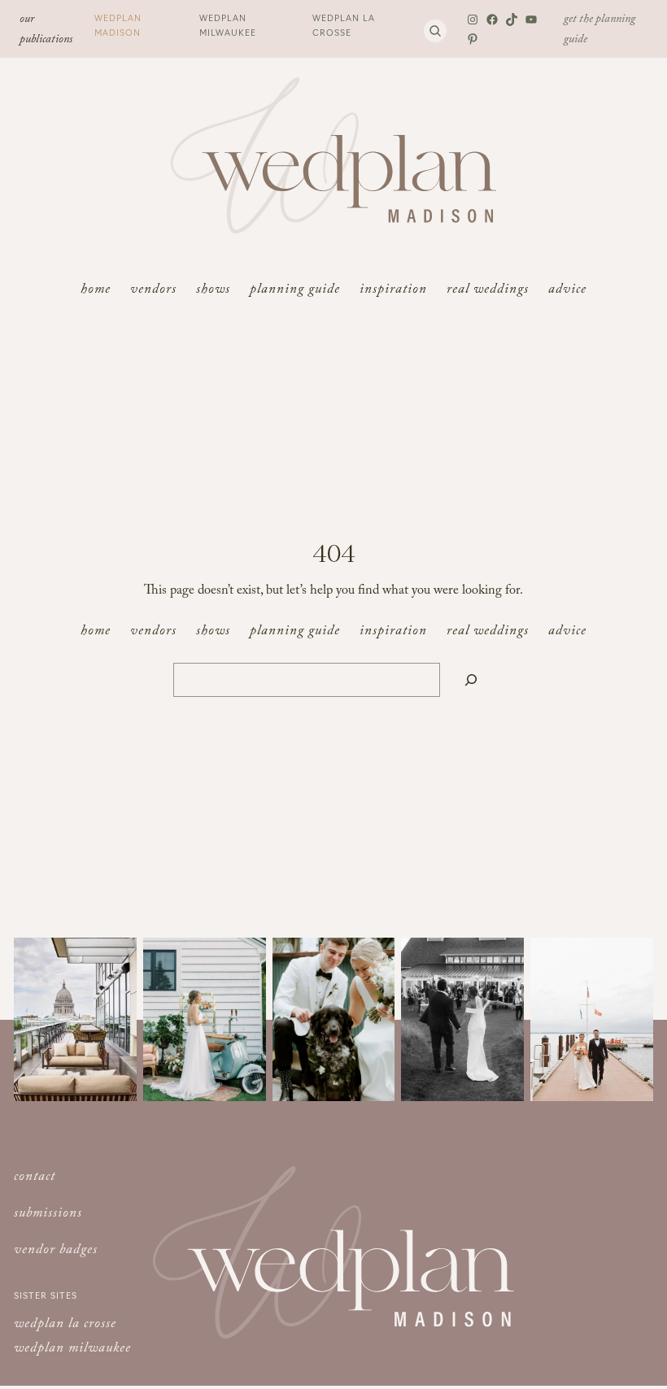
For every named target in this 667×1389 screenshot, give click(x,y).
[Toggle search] (435, 31)
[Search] (471, 680)
